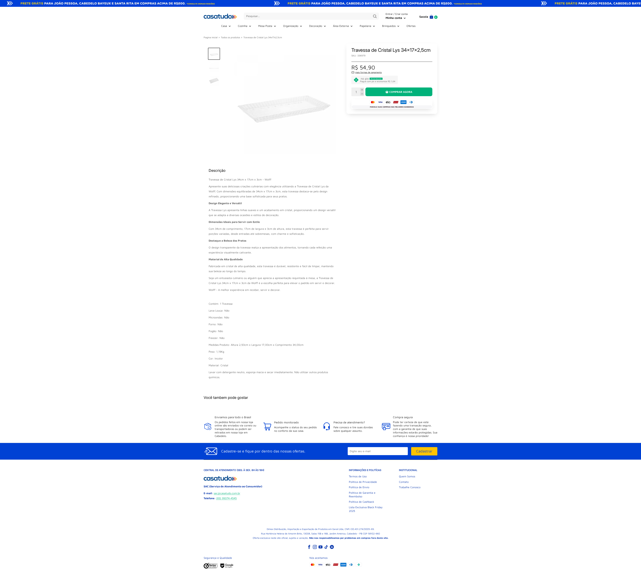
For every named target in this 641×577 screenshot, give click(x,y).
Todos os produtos (230, 37)
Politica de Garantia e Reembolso (362, 494)
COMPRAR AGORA (400, 91)
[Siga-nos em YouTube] (320, 547)
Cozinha (242, 25)
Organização (290, 25)
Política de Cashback (361, 501)
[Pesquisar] (375, 16)
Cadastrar (424, 451)
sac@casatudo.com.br (227, 493)
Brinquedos (389, 25)
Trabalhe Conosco (409, 487)
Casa (224, 25)
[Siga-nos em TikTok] (326, 547)
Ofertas (410, 25)
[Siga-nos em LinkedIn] (332, 547)
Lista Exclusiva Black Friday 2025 (366, 509)
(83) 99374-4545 (226, 498)
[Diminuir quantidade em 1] (362, 93)
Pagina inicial (211, 37)
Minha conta (394, 18)
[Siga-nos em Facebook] (309, 547)
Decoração (315, 25)
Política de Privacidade (363, 481)
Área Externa (341, 25)
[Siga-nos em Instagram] (315, 547)
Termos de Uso (358, 476)
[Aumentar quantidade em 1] (362, 90)
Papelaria (365, 25)
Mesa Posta (265, 25)
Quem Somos (407, 476)
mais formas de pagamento (368, 72)
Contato (404, 481)
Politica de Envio (359, 487)
